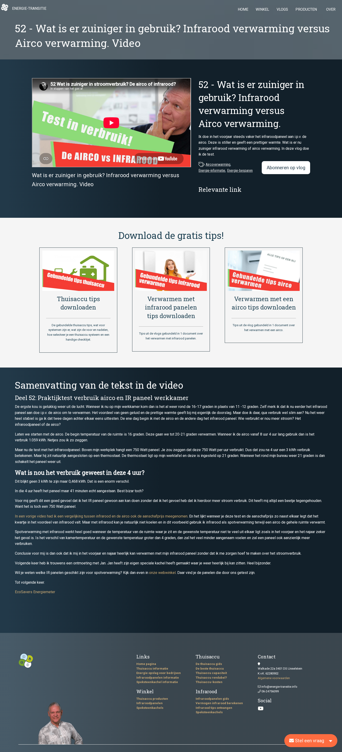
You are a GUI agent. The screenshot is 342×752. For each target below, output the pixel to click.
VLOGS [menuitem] (282, 9)
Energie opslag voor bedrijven (158, 673)
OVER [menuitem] (330, 9)
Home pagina (146, 664)
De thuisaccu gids (209, 664)
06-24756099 (270, 691)
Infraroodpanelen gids (212, 698)
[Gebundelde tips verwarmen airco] (263, 270)
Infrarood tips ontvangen (214, 708)
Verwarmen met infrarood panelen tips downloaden (171, 307)
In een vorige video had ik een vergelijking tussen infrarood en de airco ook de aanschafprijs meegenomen (101, 516)
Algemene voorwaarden (274, 678)
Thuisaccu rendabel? (211, 677)
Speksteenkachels (149, 708)
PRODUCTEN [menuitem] (306, 9)
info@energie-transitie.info (279, 686)
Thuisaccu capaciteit (211, 673)
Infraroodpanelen (149, 703)
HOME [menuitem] (243, 9)
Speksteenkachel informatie (157, 682)
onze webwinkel (162, 572)
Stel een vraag (309, 740)
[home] (4, 10)
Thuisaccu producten (152, 698)
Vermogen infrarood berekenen (219, 703)
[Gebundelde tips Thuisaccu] (78, 270)
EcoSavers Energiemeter (35, 592)
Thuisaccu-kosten (209, 682)
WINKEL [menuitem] (262, 9)
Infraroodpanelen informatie (157, 677)
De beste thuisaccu (210, 668)
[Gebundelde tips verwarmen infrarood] (171, 270)
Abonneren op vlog (286, 167)
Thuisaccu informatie (152, 668)
